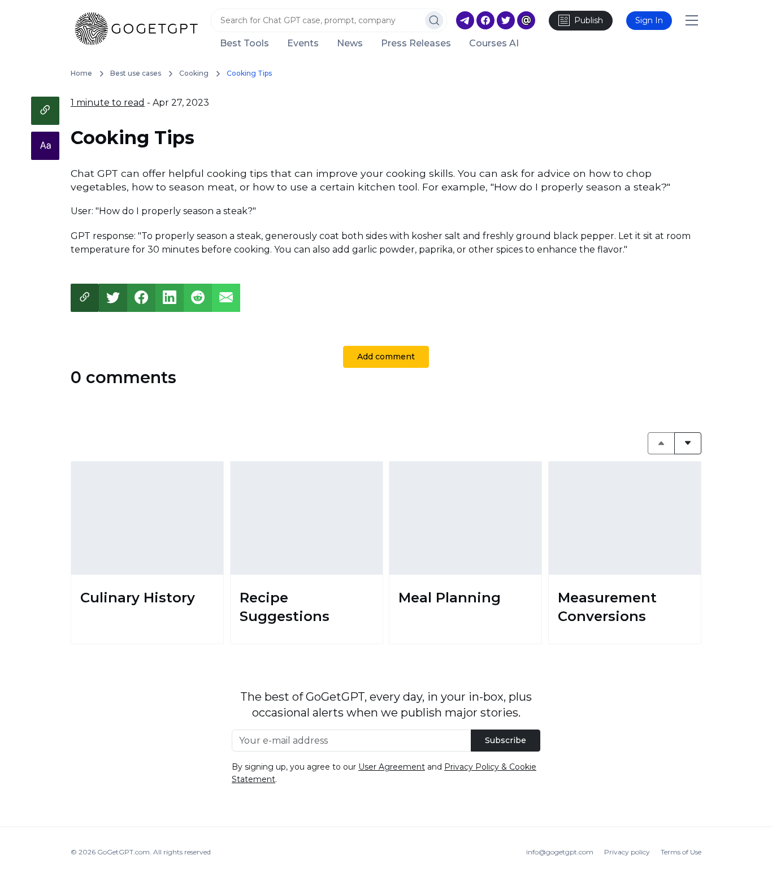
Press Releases (416, 43)
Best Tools (244, 43)
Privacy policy (627, 852)
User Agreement (391, 767)
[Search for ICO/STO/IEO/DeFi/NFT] (434, 20)
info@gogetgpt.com (559, 852)
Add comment (386, 356)
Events (303, 43)
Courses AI (494, 43)
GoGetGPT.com (123, 852)
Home (81, 73)
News (350, 43)
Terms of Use (681, 852)
